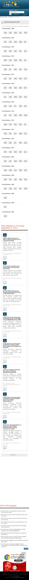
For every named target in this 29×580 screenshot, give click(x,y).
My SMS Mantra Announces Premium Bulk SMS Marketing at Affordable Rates (11, 292)
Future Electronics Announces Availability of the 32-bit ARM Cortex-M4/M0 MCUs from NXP (12, 318)
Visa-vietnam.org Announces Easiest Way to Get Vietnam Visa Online (11, 267)
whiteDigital (15, 577)
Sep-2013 (10, 17)
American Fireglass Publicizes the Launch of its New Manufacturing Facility (11, 371)
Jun (25, 51)
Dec (10, 42)
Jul (25, 42)
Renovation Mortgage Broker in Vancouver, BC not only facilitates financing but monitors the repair (12, 427)
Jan (20, 51)
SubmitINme (17, 576)
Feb (15, 51)
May (20, 42)
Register (11, 10)
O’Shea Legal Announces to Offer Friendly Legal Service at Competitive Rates (12, 239)
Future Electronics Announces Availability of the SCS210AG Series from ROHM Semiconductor (11, 399)
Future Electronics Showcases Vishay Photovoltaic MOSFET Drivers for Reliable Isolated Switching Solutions (13, 537)
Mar (26, 32)
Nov (5, 32)
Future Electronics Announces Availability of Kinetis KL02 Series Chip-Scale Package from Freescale (12, 345)
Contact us (16, 14)
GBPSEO (22, 577)
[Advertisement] (14, 479)
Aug (15, 32)
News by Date (3, 17)
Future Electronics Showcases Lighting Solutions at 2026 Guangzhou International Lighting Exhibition (13, 530)
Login (16, 10)
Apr (5, 51)
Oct (20, 32)
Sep (10, 32)
